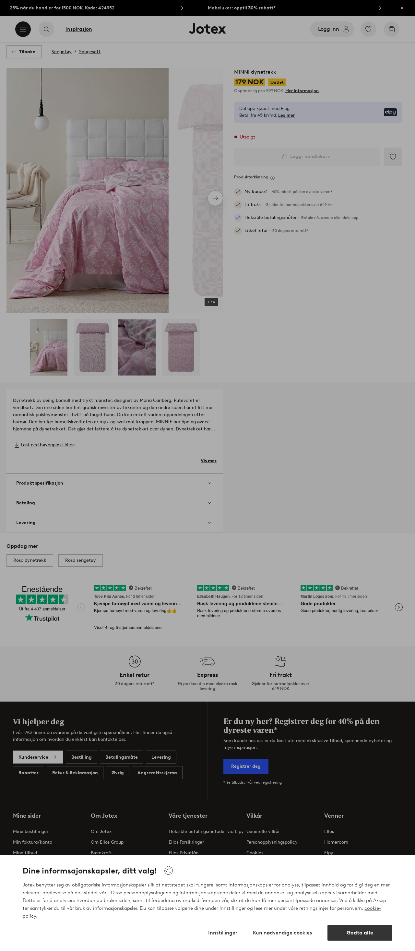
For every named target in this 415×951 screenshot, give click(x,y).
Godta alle (360, 933)
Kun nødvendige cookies (282, 933)
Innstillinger (222, 933)
